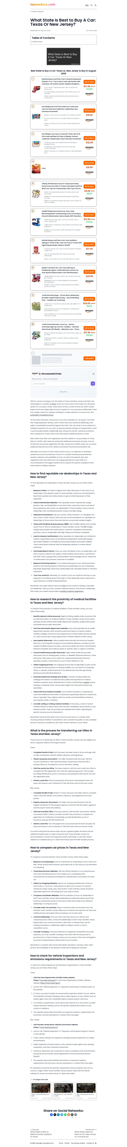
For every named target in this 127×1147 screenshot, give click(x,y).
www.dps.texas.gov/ (48, 980)
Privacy (67, 1143)
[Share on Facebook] (51, 1114)
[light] (96, 5)
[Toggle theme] (93, 373)
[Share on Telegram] (61, 1114)
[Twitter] (96, 1143)
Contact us (90, 1143)
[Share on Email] (75, 1114)
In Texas (53, 404)
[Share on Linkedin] (58, 1114)
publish (86, 682)
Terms (61, 1143)
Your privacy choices (78, 1143)
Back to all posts (38, 11)
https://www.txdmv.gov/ (50, 983)
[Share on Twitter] (54, 1114)
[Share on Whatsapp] (65, 1114)
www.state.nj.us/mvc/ (48, 1027)
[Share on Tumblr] (72, 1114)
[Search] (91, 5)
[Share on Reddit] (68, 1114)
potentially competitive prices (41, 415)
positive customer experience (71, 591)
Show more (37, 42)
